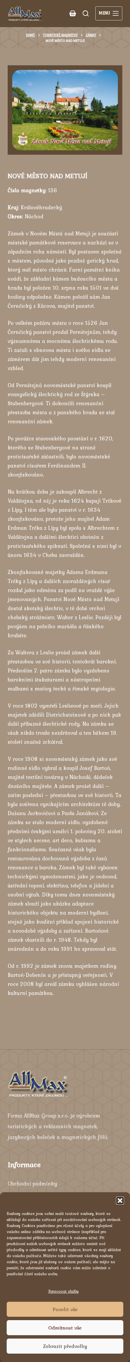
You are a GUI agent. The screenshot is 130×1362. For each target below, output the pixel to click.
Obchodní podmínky (32, 1183)
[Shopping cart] (72, 13)
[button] (120, 1200)
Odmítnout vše (65, 1328)
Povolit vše (65, 1309)
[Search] (86, 13)
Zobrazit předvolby (65, 1346)
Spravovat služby (63, 1291)
